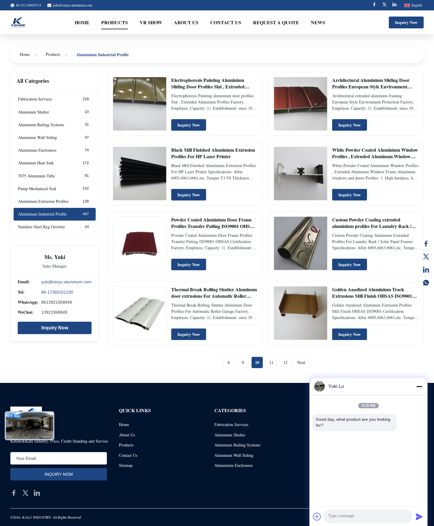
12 (285, 362)
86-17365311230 (57, 291)
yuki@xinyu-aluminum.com (72, 5)
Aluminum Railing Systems (237, 445)
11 (271, 362)
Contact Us (225, 22)
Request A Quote (276, 22)
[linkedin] (36, 492)
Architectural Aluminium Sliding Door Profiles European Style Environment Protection (370, 87)
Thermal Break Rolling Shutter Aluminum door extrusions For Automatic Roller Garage (214, 296)
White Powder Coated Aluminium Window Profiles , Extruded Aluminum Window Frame (375, 156)
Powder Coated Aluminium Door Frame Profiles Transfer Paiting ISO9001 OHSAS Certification (213, 226)
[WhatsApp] (426, 282)
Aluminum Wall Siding (233, 455)
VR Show (151, 22)
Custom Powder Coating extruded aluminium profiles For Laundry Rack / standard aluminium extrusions (371, 226)
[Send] (419, 516)
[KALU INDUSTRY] (18, 22)
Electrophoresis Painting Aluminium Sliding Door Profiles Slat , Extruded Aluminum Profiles (207, 87)
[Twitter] (384, 5)
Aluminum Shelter (229, 435)
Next (301, 362)
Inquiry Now (406, 22)
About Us (186, 22)
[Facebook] (374, 5)
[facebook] (13, 492)
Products (114, 22)
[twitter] (25, 492)
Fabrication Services (231, 424)
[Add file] (317, 516)
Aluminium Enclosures (233, 465)
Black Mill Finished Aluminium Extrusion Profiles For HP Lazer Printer (213, 153)
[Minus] (419, 386)
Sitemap (126, 465)
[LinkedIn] (426, 269)
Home (82, 22)
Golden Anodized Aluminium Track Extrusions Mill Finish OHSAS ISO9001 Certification (372, 296)
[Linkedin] (394, 5)
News (318, 22)
